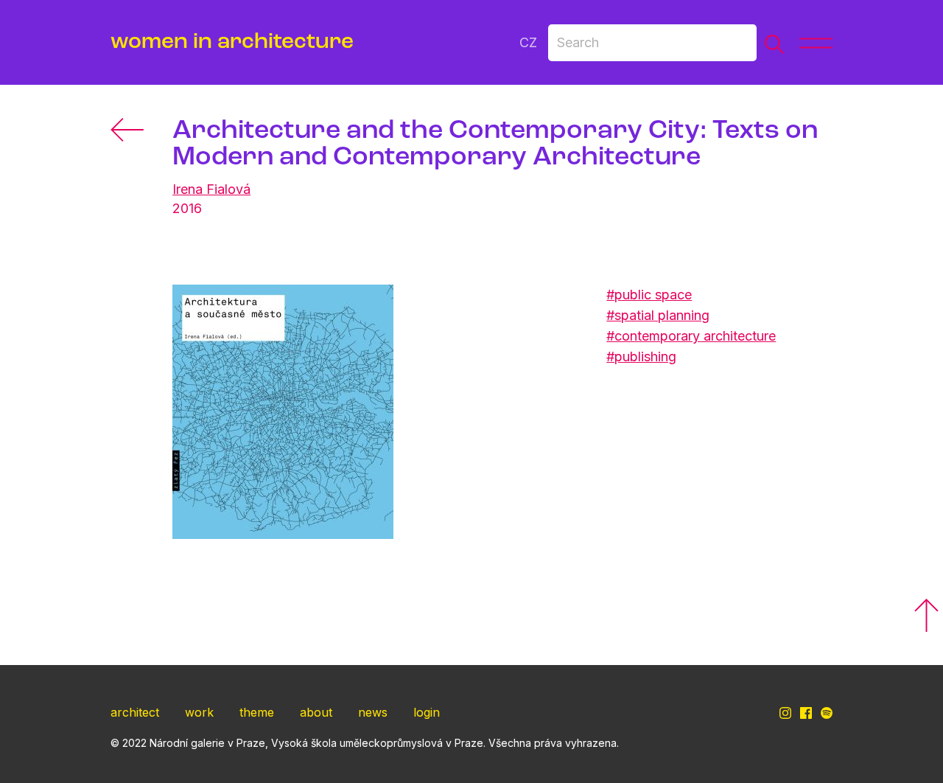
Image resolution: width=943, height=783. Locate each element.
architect (135, 712)
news (373, 712)
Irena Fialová (211, 189)
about (316, 712)
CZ (528, 42)
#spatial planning (657, 315)
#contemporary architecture (691, 336)
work (199, 712)
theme (256, 712)
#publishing (641, 356)
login (426, 712)
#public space (649, 294)
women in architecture (232, 42)
